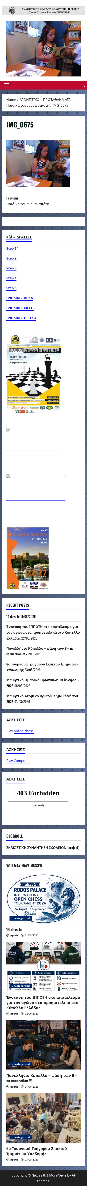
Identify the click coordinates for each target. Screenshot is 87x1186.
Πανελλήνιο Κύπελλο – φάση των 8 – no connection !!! (41, 1077)
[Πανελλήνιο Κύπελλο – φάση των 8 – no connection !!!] (43, 1045)
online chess (24, 731)
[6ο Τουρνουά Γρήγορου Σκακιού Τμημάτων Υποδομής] (43, 1118)
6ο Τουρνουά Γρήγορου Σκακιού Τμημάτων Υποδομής (36, 1151)
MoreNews (57, 1175)
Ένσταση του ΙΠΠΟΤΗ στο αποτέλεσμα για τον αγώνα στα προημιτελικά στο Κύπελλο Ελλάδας (43, 632)
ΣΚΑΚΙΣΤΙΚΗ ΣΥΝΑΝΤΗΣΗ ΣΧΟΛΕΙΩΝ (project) (42, 847)
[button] (6, 85)
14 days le (13, 616)
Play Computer (18, 760)
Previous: (27, 200)
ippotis (14, 935)
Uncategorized (21, 918)
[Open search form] (83, 85)
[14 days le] (43, 899)
